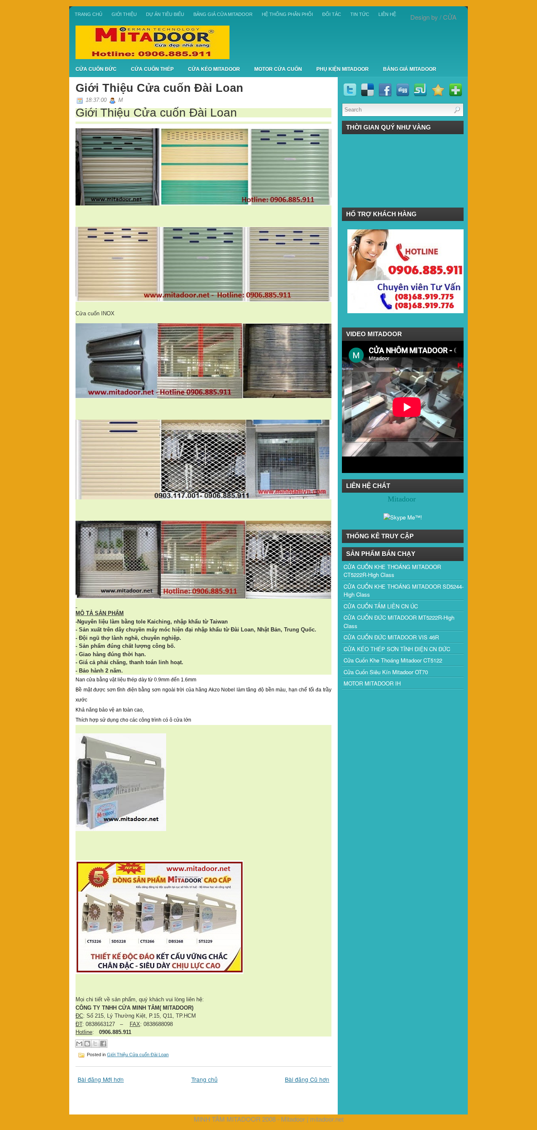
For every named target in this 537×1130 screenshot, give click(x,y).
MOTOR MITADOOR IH (372, 683)
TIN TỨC (359, 14)
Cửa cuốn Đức (96, 69)
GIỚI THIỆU (124, 14)
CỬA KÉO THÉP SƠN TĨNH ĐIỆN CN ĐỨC (397, 649)
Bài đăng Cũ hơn (307, 1079)
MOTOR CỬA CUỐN (278, 69)
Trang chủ (88, 14)
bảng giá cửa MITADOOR (223, 14)
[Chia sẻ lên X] (95, 1043)
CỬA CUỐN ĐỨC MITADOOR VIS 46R (391, 637)
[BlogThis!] (87, 1043)
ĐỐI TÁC (331, 14)
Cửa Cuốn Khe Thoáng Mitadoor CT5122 (393, 660)
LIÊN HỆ (387, 14)
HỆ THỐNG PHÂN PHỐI (287, 14)
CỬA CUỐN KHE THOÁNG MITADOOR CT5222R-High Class (392, 571)
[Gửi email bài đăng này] (79, 1043)
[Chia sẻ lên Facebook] (103, 1043)
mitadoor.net (327, 1118)
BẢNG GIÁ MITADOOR (409, 69)
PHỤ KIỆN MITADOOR (342, 69)
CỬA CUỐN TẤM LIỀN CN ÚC (381, 606)
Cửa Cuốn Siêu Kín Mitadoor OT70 (386, 672)
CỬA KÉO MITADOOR (214, 69)
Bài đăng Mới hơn (101, 1079)
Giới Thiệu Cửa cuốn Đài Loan (159, 87)
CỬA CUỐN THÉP (152, 69)
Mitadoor (293, 1118)
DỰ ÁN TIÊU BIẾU (165, 14)
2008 (269, 1118)
